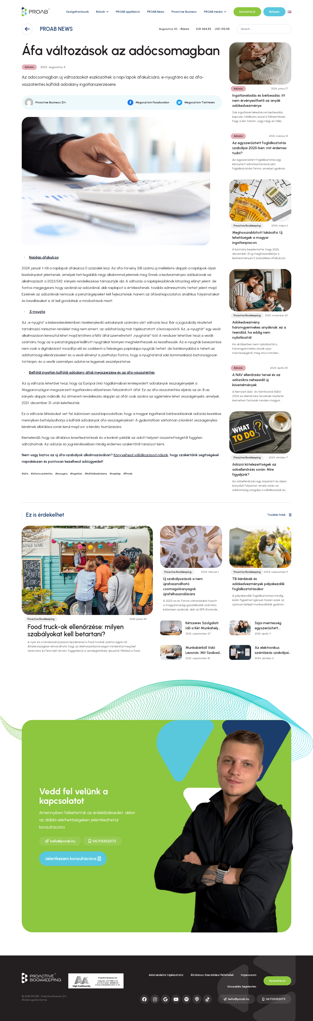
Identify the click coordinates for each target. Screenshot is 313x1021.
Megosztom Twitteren (199, 102)
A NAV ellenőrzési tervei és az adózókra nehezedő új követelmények (256, 380)
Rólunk (100, 11)
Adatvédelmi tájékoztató (166, 975)
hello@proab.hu (62, 841)
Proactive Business (184, 11)
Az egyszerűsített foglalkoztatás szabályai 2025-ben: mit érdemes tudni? (259, 148)
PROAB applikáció (128, 11)
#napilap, (115, 473)
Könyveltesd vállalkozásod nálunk (141, 455)
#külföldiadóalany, (96, 473)
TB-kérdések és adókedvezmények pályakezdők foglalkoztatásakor (258, 584)
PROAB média (213, 11)
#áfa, (25, 473)
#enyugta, (61, 473)
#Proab (127, 473)
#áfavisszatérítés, (42, 473)
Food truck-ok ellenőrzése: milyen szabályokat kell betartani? (76, 630)
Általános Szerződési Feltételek (212, 975)
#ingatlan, (76, 473)
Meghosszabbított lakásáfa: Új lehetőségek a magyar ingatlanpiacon (257, 237)
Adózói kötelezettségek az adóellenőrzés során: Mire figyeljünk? (254, 469)
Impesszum (248, 975)
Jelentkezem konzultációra (70, 858)
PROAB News (155, 11)
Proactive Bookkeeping (247, 225)
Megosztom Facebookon (152, 102)
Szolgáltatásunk (77, 11)
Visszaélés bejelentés (241, 986)
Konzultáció (247, 11)
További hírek (276, 514)
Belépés (274, 11)
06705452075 (104, 841)
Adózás (29, 67)
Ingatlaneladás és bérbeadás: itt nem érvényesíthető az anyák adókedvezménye (258, 100)
